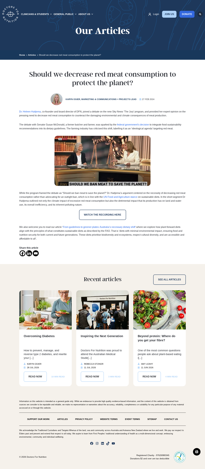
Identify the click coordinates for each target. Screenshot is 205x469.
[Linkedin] (29, 253)
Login (156, 14)
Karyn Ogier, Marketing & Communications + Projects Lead (101, 99)
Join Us (169, 14)
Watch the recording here (102, 214)
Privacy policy (84, 419)
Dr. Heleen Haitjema (30, 111)
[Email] (36, 253)
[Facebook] (23, 253)
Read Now (35, 376)
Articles (32, 55)
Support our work (38, 419)
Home (22, 55)
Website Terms (109, 419)
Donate (187, 14)
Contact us (171, 419)
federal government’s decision (133, 124)
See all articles (169, 279)
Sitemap (152, 419)
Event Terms (132, 419)
